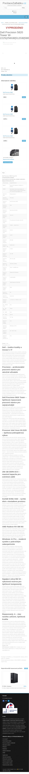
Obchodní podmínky (7, 757)
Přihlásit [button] (14, 12)
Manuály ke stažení (6, 744)
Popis (3, 172)
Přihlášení (5, 746)
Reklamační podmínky (7, 759)
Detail (24, 97)
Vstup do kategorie (8, 162)
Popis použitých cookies (7, 762)
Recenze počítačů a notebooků (9, 742)
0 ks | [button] (15, 11)
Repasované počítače (23, 22)
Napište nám (5, 755)
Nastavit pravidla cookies (8, 764)
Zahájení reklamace (7, 750)
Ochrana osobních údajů (8, 760)
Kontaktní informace (8, 698)
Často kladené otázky (7, 740)
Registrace (5, 748)
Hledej (23, 7)
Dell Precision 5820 (8, 92)
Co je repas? (5, 739)
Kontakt (11, 769)
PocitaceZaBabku (14, 3)
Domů (2, 22)
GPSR (4, 752)
